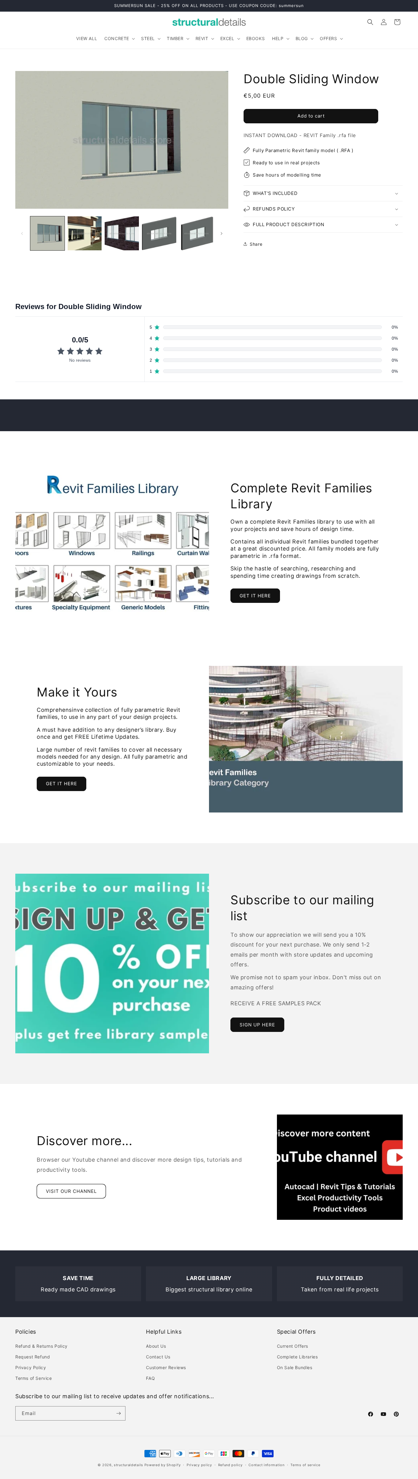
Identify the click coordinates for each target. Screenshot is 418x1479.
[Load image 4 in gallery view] (159, 233)
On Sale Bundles (294, 1367)
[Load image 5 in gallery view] (196, 233)
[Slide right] (221, 233)
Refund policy (230, 1465)
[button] (119, 38)
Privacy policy (199, 1465)
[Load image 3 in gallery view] (122, 233)
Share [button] (256, 244)
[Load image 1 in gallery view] (47, 233)
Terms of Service (33, 1378)
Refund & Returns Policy (41, 1346)
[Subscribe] (118, 1413)
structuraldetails (128, 1465)
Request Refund (32, 1356)
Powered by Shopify (162, 1465)
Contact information (266, 1465)
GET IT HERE (255, 596)
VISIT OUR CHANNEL (71, 1191)
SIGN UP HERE (257, 1025)
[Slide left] (22, 233)
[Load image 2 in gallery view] (85, 233)
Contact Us (158, 1356)
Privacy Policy (30, 1367)
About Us (156, 1346)
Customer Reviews (166, 1367)
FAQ (150, 1378)
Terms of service (305, 1465)
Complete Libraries (297, 1356)
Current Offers (292, 1346)
